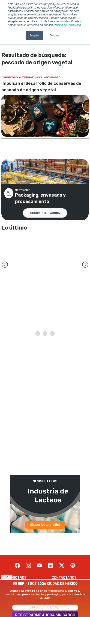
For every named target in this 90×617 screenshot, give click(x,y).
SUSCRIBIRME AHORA (45, 213)
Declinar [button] (55, 35)
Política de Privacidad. (68, 25)
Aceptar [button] (34, 35)
